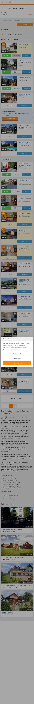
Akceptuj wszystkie (17, 363)
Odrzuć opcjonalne (17, 354)
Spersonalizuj (17, 358)
